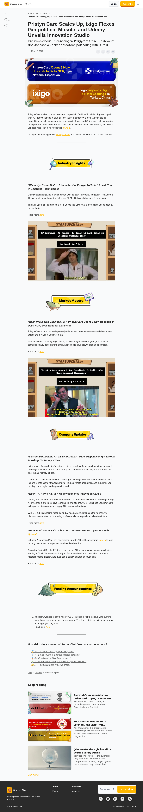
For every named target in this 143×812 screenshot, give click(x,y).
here (42, 215)
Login (114, 4)
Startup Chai (33, 13)
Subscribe (127, 4)
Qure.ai (66, 128)
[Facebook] (108, 799)
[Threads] (122, 799)
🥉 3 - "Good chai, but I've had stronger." (51, 658)
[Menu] (138, 3)
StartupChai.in (63, 134)
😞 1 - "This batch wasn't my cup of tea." (51, 665)
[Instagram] (115, 799)
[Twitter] (101, 799)
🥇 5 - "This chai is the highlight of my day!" (52, 651)
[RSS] (130, 799)
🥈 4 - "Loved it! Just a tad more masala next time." (56, 655)
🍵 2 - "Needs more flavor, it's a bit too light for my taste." (58, 661)
